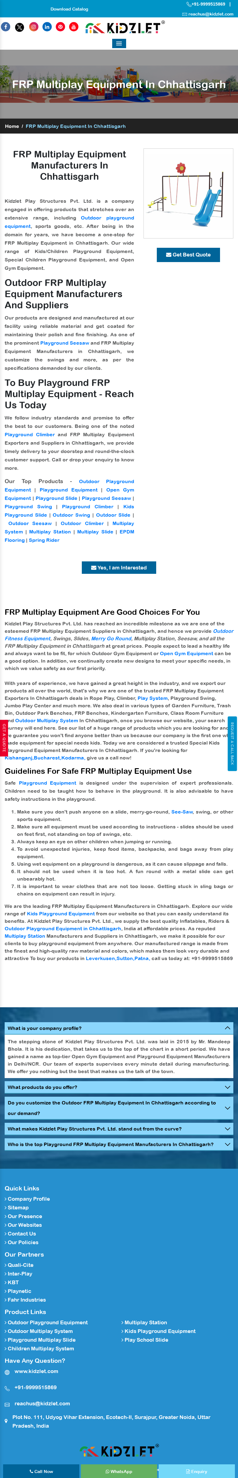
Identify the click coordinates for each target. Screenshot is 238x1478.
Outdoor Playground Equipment (47, 1322)
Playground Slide (56, 498)
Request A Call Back (232, 743)
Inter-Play (19, 1274)
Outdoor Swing (71, 515)
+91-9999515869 (208, 4)
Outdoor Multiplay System (46, 720)
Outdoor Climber (82, 523)
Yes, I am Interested (121, 567)
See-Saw (182, 811)
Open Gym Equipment (186, 653)
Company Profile (28, 1199)
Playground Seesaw (64, 343)
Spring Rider (44, 540)
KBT (13, 1282)
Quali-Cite (20, 1265)
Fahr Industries (26, 1300)
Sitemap (18, 1207)
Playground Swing (28, 506)
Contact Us (21, 1234)
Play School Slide (145, 1340)
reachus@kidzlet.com (210, 13)
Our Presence (24, 1216)
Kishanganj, (19, 757)
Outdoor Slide (113, 515)
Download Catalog (69, 9)
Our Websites (24, 1225)
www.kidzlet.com (36, 1371)
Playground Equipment (69, 489)
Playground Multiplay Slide (41, 1340)
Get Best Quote (191, 255)
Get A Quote (4, 738)
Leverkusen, (101, 958)
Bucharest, (47, 757)
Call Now (43, 1471)
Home (12, 126)
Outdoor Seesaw (30, 523)
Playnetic (19, 1291)
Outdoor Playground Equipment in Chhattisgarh (63, 928)
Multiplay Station (50, 531)
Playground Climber (30, 434)
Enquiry (198, 1471)
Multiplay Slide (95, 531)
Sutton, (125, 958)
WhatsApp (120, 1471)
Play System (153, 698)
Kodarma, (73, 757)
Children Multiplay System (40, 1348)
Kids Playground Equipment (61, 913)
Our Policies (22, 1242)
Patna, (142, 958)
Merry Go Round (111, 638)
